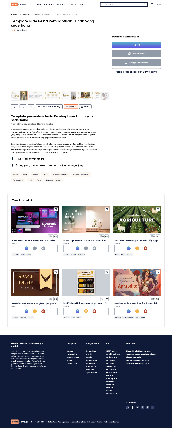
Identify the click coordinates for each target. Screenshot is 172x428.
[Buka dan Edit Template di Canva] (136, 45)
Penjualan (90, 363)
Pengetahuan (18, 180)
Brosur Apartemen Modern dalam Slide (84, 240)
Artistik (117, 254)
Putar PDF (110, 384)
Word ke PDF (111, 372)
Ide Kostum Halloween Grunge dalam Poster (87, 303)
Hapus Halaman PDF (112, 392)
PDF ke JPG (111, 369)
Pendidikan (91, 351)
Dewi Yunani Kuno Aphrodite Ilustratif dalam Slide (141, 303)
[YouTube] (137, 407)
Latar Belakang (128, 317)
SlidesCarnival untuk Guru (138, 363)
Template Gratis (24, 14)
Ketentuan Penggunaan (59, 422)
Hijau (123, 254)
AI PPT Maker (111, 351)
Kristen (45, 174)
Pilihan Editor (72, 363)
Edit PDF (109, 375)
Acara (15, 174)
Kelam (23, 254)
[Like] (14, 106)
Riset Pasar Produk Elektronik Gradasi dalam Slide (39, 240)
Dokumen (90, 369)
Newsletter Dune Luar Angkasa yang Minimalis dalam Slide (44, 303)
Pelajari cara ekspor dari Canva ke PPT (136, 71)
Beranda (14, 14)
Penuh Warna (140, 317)
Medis (89, 357)
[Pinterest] (147, 407)
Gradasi (16, 254)
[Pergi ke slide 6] (102, 95)
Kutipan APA (111, 357)
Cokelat (15, 317)
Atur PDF (110, 388)
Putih (30, 180)
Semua (70, 351)
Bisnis (88, 354)
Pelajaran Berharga (60, 174)
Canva (34, 14)
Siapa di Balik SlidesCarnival (138, 351)
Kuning (79, 317)
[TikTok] (152, 407)
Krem (73, 317)
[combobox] (124, 4)
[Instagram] (127, 407)
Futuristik (23, 317)
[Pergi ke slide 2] (36, 95)
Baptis (25, 174)
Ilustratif (129, 254)
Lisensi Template (78, 422)
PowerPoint (72, 354)
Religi (39, 180)
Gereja (35, 174)
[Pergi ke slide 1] (19, 95)
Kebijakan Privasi (111, 422)
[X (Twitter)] (142, 407)
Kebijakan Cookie (95, 422)
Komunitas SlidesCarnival (137, 360)
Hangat (31, 317)
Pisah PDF (110, 381)
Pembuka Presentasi (81, 174)
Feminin (73, 254)
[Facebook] (132, 407)
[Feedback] (31, 106)
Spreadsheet (92, 372)
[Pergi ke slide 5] (85, 95)
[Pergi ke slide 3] (52, 95)
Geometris (81, 254)
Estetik (66, 254)
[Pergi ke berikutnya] (106, 95)
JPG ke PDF (111, 366)
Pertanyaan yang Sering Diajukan (141, 354)
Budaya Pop (91, 366)
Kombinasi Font (113, 354)
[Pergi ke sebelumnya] (13, 95)
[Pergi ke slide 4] (69, 95)
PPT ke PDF (111, 360)
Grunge (66, 317)
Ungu (29, 254)
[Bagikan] (23, 106)
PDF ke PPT (111, 363)
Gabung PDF (111, 378)
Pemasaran (91, 360)
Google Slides (73, 357)
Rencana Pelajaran (53, 180)
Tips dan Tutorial (133, 357)
